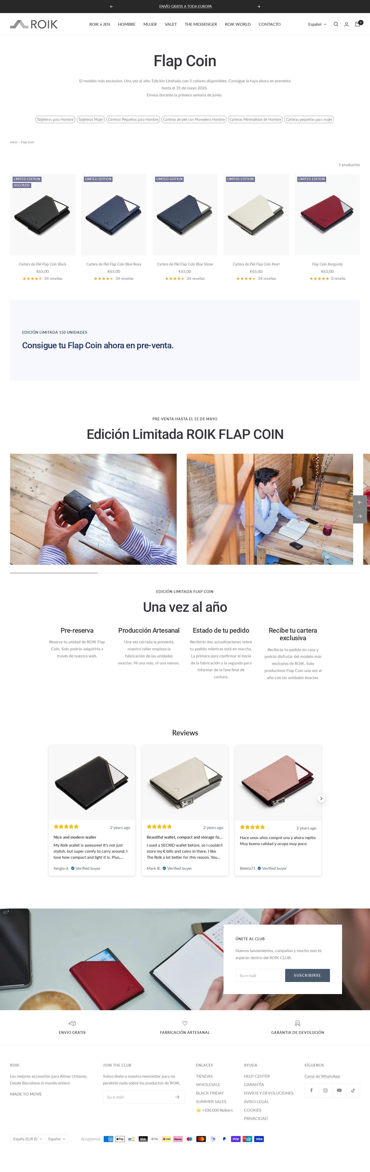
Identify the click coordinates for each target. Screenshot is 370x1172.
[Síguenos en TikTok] (353, 1090)
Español (314, 24)
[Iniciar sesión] (346, 24)
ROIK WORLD (238, 24)
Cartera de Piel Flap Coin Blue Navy (113, 264)
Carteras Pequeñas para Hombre (133, 119)
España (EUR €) (25, 1139)
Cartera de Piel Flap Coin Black (42, 264)
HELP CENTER (257, 1076)
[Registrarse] (177, 1097)
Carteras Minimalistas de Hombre (255, 119)
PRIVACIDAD (256, 1118)
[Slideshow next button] (321, 799)
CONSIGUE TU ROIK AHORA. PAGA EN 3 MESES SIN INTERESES (185, 6)
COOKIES (253, 1110)
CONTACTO (270, 24)
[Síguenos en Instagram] (325, 1090)
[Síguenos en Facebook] (311, 1090)
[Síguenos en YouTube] (339, 1090)
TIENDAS (204, 1076)
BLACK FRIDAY (210, 1092)
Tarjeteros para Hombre (55, 119)
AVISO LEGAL (256, 1101)
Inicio (13, 142)
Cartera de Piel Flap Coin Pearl (256, 264)
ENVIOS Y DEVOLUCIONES (268, 1092)
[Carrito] (357, 24)
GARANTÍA (254, 1084)
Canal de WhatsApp (322, 1076)
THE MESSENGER (201, 24)
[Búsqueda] (336, 24)
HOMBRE (126, 24)
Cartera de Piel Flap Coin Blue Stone (185, 264)
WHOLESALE (208, 1084)
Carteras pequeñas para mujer (309, 119)
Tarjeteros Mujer (90, 119)
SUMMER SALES (211, 1101)
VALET (171, 24)
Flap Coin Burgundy (327, 264)
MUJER (150, 24)
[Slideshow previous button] (49, 799)
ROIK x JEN (99, 24)
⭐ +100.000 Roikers (214, 1110)
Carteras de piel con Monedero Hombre (194, 119)
